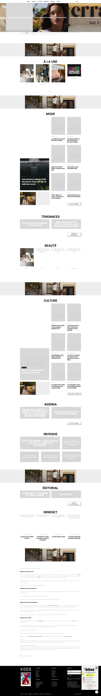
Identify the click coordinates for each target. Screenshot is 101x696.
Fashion (39, 576)
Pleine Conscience (74, 534)
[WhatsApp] (70, 1)
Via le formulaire (55, 684)
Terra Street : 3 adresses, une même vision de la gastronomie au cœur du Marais (50, 17)
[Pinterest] (73, 1)
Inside (58, 1)
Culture (40, 1)
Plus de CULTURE (74, 393)
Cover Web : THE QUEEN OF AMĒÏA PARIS (35, 494)
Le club (53, 675)
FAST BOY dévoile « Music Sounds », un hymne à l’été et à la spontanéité (40, 443)
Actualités (54, 673)
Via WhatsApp (54, 682)
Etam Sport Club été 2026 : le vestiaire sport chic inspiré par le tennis (66, 224)
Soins (27, 84)
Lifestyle (42, 84)
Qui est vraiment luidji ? (53, 605)
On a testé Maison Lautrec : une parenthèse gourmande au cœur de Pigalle (74, 386)
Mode (28, 1)
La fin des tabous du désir (58, 536)
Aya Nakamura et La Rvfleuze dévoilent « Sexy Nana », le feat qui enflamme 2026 (71, 443)
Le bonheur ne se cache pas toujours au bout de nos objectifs (43, 538)
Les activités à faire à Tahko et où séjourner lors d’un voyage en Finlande (58, 386)
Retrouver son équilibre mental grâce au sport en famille (42, 88)
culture (73, 620)
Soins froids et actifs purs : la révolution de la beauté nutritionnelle (58, 272)
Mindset (53, 1)
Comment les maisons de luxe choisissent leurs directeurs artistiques (73, 140)
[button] (80, 1)
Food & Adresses (71, 382)
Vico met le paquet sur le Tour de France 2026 (66, 412)
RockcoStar (66, 494)
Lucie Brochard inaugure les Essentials (34, 224)
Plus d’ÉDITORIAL (74, 503)
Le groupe (54, 670)
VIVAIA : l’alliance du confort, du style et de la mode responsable (57, 196)
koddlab (36, 636)
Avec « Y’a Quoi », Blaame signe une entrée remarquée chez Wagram (72, 456)
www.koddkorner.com (68, 636)
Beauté (34, 1)
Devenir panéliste (39, 683)
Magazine (27, 32)
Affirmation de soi (27, 534)
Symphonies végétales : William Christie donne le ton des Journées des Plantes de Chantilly (34, 412)
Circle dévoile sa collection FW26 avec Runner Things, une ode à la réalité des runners (34, 181)
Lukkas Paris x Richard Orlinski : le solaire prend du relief (58, 168)
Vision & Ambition (43, 534)
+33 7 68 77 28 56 (54, 683)
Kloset (52, 164)
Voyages (58, 84)
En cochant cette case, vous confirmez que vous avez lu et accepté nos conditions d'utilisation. (74, 679)
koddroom (40, 636)
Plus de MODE (74, 203)
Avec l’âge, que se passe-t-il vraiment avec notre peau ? (74, 272)
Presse (53, 674)
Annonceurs (38, 684)
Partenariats (74, 78)
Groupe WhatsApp (39, 682)
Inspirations (54, 136)
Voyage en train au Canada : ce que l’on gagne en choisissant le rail (58, 88)
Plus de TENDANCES (74, 234)
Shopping (24, 176)
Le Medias (38, 685)
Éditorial (46, 1)
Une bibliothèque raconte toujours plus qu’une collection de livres (57, 356)
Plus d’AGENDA (74, 423)
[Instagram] (67, 1)
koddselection (31, 636)
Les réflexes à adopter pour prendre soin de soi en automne (27, 88)
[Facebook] (69, 1)
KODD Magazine (40, 620)
